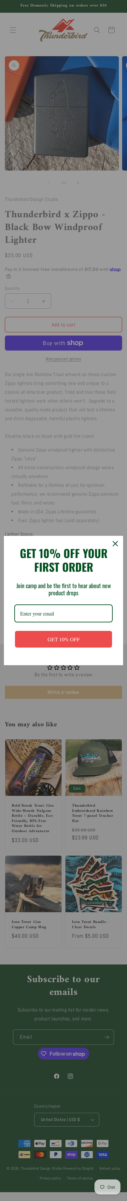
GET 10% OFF (64, 639)
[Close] (115, 543)
